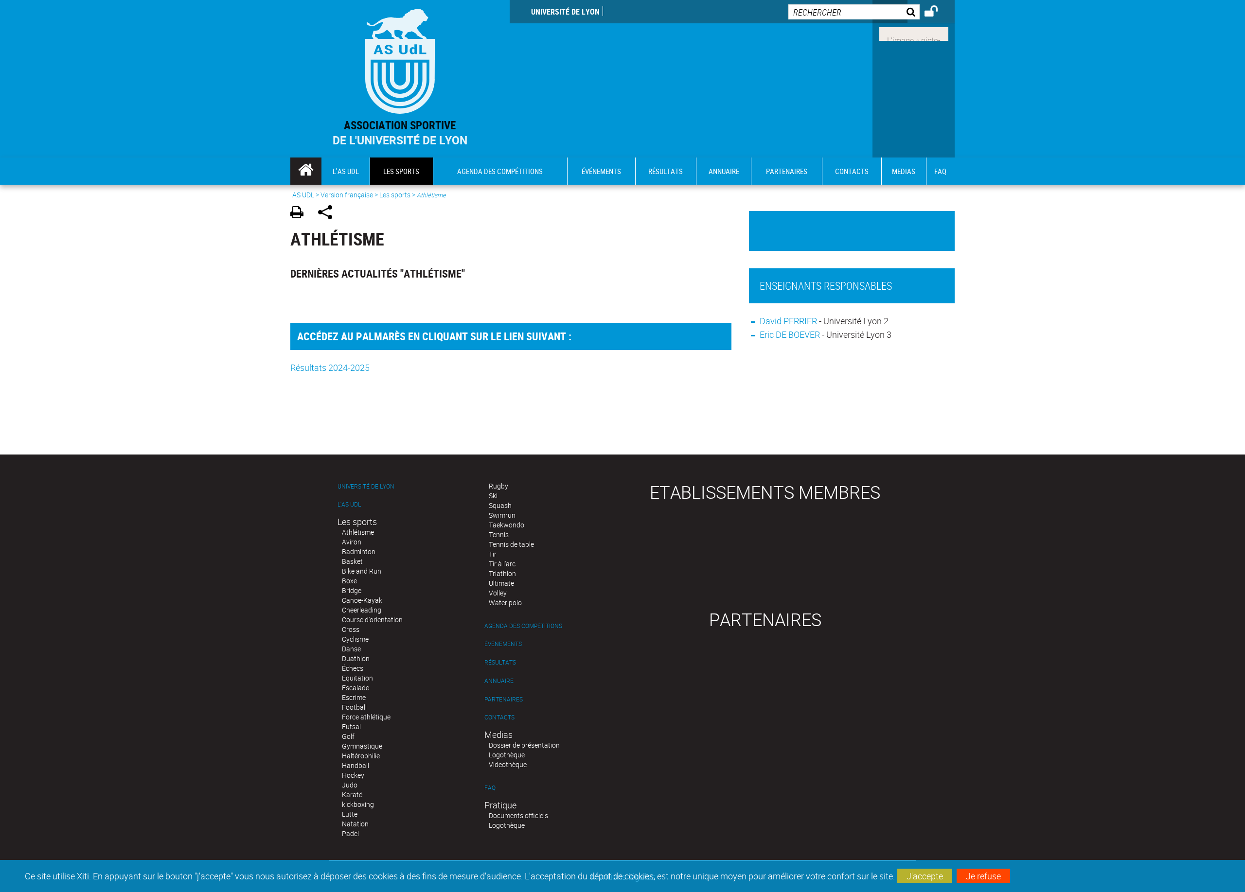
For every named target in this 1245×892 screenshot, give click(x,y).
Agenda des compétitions (523, 626)
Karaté (352, 794)
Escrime (354, 697)
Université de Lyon (565, 11)
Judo (349, 784)
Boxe (349, 580)
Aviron (351, 541)
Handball (355, 765)
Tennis (499, 534)
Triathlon (502, 573)
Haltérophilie (361, 755)
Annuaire (499, 681)
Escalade (355, 687)
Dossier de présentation (524, 745)
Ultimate (501, 583)
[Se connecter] (937, 12)
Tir (493, 554)
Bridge (351, 590)
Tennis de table (511, 544)
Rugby (498, 485)
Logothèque (507, 754)
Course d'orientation (372, 619)
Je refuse (983, 876)
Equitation (357, 677)
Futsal (351, 726)
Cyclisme (355, 639)
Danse (351, 648)
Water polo (505, 602)
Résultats (500, 662)
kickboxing (358, 804)
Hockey (353, 775)
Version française (346, 194)
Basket (352, 561)
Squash (500, 505)
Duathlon (356, 658)
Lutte (349, 814)
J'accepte (925, 876)
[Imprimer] (300, 214)
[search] (854, 11)
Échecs (352, 668)
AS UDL (303, 194)
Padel (350, 833)
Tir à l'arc (502, 563)
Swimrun (502, 515)
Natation (355, 823)
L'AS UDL (349, 504)
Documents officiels (518, 815)
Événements (503, 644)
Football (354, 707)
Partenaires (503, 699)
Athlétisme (358, 532)
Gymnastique (362, 746)
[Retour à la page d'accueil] (400, 59)
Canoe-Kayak (362, 600)
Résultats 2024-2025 (330, 367)
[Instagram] (913, 33)
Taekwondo (506, 524)
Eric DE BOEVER (790, 334)
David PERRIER (788, 321)
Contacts (499, 717)
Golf (348, 736)
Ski (493, 495)
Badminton (358, 551)
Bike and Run (361, 571)
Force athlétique (366, 716)
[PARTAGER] (328, 214)
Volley (498, 592)
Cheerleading (361, 609)
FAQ (490, 788)
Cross (350, 629)
